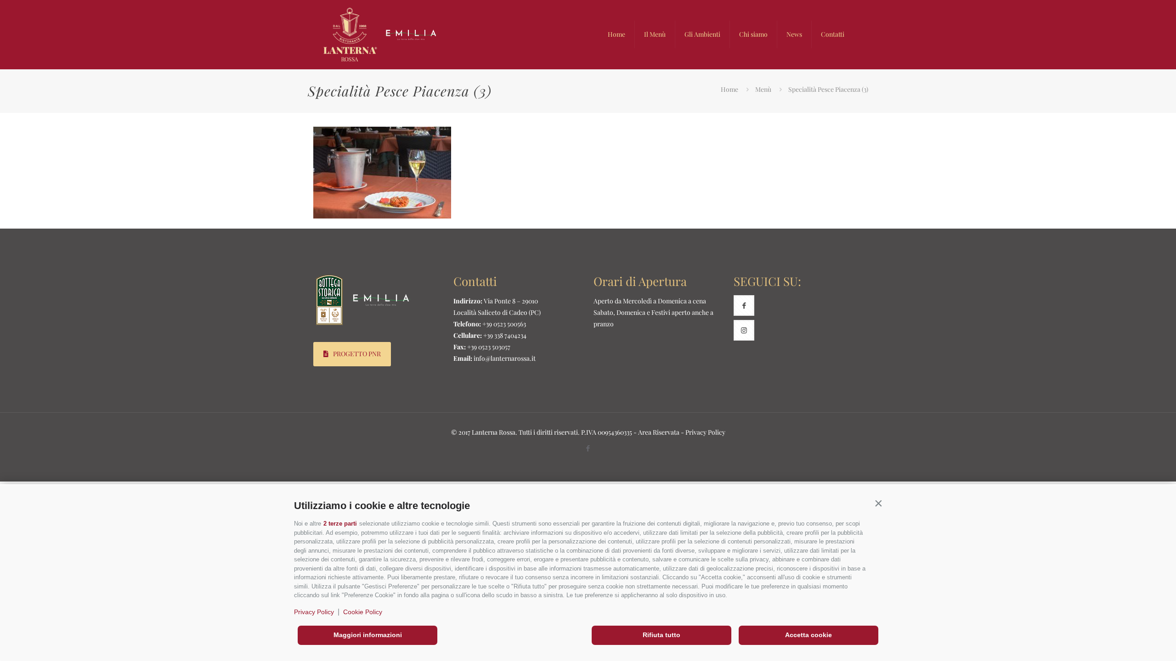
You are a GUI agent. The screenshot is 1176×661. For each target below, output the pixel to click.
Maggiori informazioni (368, 635)
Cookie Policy (362, 612)
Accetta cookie (808, 635)
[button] (878, 503)
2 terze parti (340, 523)
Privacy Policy (314, 612)
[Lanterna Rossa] (380, 34)
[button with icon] (744, 305)
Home (729, 89)
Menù (763, 89)
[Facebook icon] (588, 448)
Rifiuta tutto (661, 635)
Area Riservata (658, 432)
